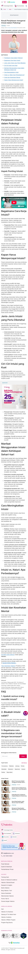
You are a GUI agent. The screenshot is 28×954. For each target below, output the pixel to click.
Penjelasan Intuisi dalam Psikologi (13, 58)
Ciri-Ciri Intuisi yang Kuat (10, 65)
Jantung (17, 766)
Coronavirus (5, 766)
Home (4, 9)
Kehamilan (4, 769)
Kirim (23, 756)
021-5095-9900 (6, 856)
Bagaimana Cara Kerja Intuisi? (12, 60)
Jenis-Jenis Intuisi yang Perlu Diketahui (14, 63)
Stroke (22, 766)
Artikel (10, 9)
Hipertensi (17, 769)
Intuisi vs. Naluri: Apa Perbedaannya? (14, 75)
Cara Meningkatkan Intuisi (11, 72)
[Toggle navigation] (2, 2)
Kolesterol (10, 769)
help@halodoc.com (7, 853)
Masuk (24, 2)
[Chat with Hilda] (25, 713)
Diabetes (11, 766)
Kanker (3, 772)
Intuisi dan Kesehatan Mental (12, 77)
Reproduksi (9, 772)
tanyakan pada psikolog (7, 654)
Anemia (23, 769)
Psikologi (3, 25)
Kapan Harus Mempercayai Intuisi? (13, 80)
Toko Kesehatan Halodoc (8, 666)
